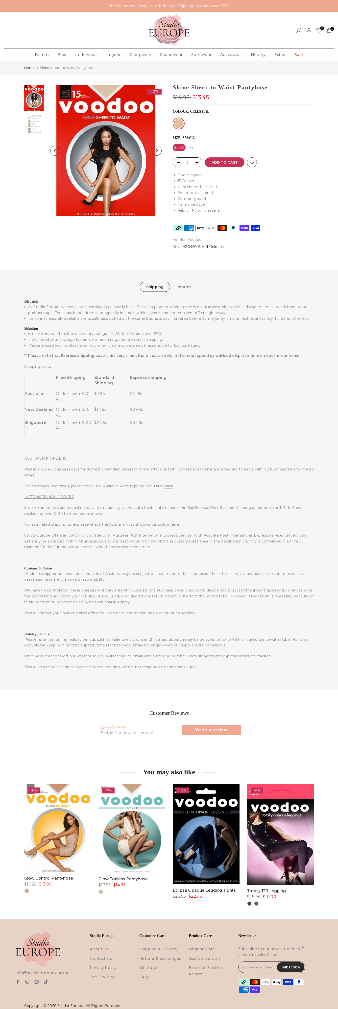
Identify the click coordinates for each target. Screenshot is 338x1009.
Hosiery (258, 54)
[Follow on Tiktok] (46, 982)
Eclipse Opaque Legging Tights (204, 890)
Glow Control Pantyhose (48, 878)
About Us (99, 949)
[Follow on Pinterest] (36, 982)
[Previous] (55, 151)
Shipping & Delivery (158, 949)
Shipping (155, 287)
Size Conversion (204, 958)
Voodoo (194, 239)
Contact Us (101, 958)
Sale (299, 54)
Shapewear (171, 54)
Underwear (85, 54)
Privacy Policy (103, 967)
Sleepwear (140, 54)
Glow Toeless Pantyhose (123, 879)
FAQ (143, 977)
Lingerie (113, 54)
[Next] (157, 151)
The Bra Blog (103, 977)
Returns (184, 287)
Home (29, 68)
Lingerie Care (202, 949)
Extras (280, 54)
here (168, 486)
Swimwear (201, 54)
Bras (61, 54)
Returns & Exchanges (160, 958)
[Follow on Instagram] (27, 982)
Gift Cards (148, 967)
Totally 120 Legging (266, 890)
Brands (41, 54)
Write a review (211, 730)
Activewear (231, 54)
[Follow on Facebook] (18, 982)
